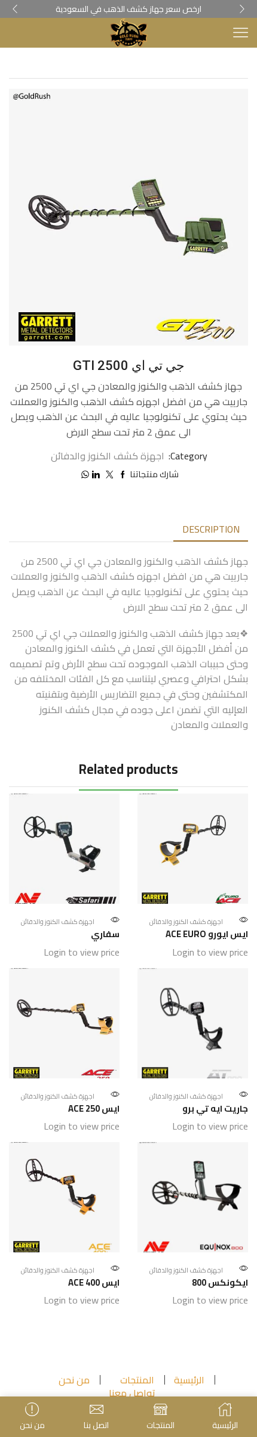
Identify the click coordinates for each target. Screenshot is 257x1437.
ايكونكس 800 (220, 1282)
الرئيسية (189, 1380)
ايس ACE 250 (94, 1108)
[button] (15, 9)
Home (223, 64)
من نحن (74, 1380)
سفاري (105, 934)
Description (211, 529)
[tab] (211, 529)
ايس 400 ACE (94, 1282)
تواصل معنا (132, 1393)
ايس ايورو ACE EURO (207, 934)
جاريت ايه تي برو (215, 1108)
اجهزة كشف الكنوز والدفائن (139, 64)
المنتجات (137, 1380)
